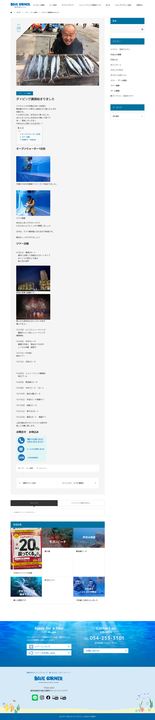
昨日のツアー (50, 580)
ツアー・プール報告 (24, 93)
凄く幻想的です (19, 600)
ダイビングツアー (68, 5)
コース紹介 (53, 5)
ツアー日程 (26, 137)
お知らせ (114, 59)
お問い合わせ (93, 650)
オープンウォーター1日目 (31, 134)
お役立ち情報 (115, 54)
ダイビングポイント (118, 75)
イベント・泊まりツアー (120, 49)
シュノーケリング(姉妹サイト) (90, 5)
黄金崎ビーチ (81, 551)
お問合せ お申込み (29, 140)
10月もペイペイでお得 (22, 573)
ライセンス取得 (38, 5)
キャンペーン (115, 65)
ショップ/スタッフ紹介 (123, 5)
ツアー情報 (114, 85)
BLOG (108, 5)
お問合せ (139, 5)
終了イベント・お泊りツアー (122, 96)
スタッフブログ (116, 70)
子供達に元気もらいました (87, 600)
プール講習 (114, 91)
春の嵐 (47, 551)
